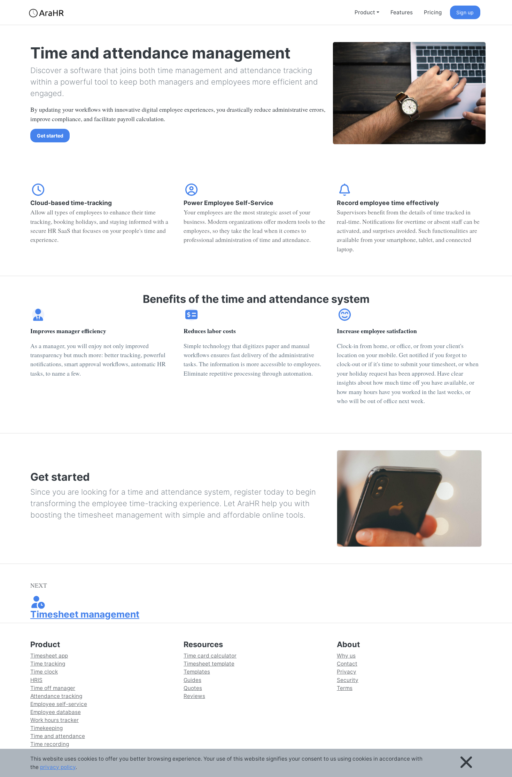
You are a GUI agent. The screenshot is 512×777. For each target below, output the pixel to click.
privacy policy (58, 767)
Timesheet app (49, 655)
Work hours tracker (54, 720)
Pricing (433, 12)
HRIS (36, 680)
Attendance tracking (56, 696)
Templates (197, 671)
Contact (347, 663)
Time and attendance (57, 736)
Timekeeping (46, 728)
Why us (346, 655)
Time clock (44, 671)
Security (347, 680)
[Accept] (466, 763)
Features (401, 12)
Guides (192, 680)
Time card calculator (210, 655)
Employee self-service (58, 704)
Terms (344, 688)
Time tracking (47, 663)
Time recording (49, 744)
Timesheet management (84, 614)
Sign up (465, 12)
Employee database (55, 712)
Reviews (194, 696)
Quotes (193, 688)
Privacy (346, 671)
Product (365, 12)
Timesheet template (209, 663)
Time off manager (52, 688)
